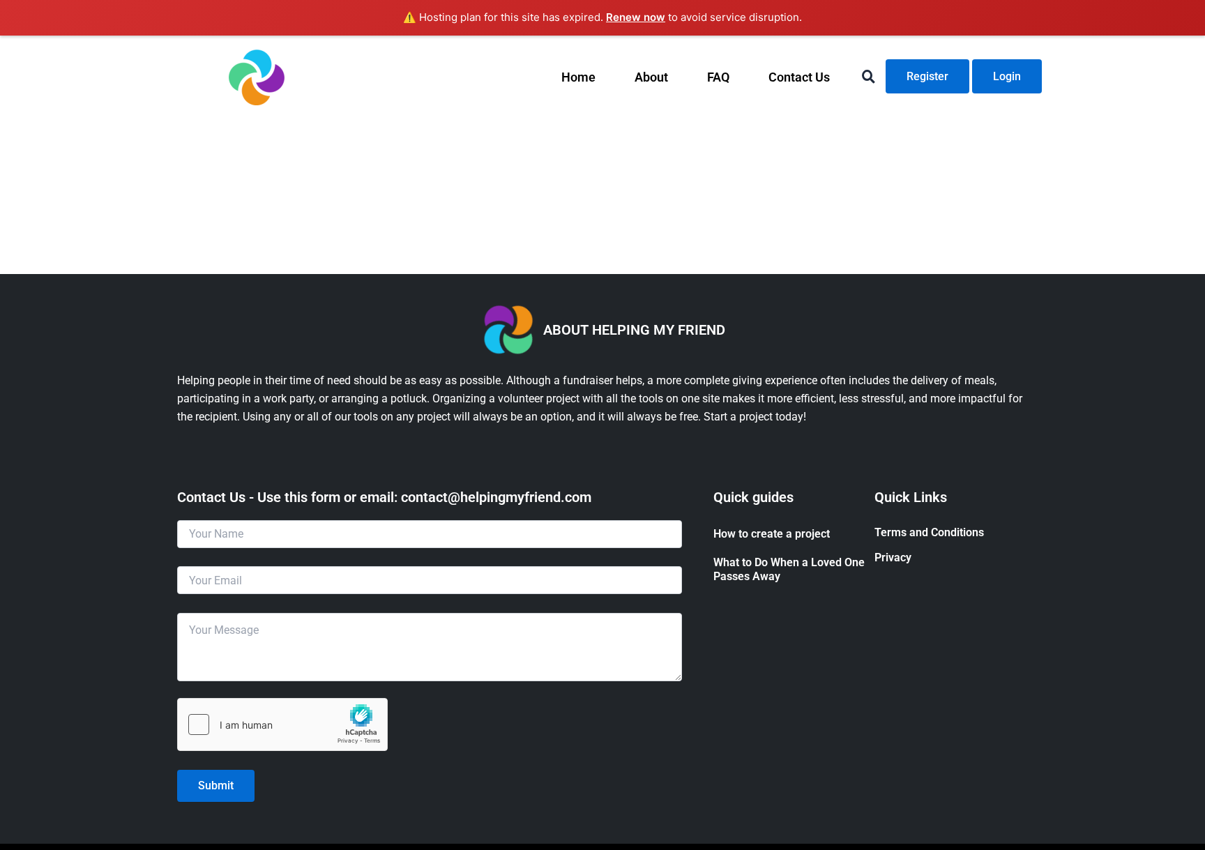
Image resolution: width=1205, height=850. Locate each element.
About (651, 77)
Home (578, 77)
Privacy (892, 557)
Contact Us (799, 77)
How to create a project (771, 533)
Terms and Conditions (929, 532)
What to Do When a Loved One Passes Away (789, 570)
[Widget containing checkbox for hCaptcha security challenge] (282, 724)
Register (927, 76)
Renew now (635, 17)
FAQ (718, 77)
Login (1007, 76)
